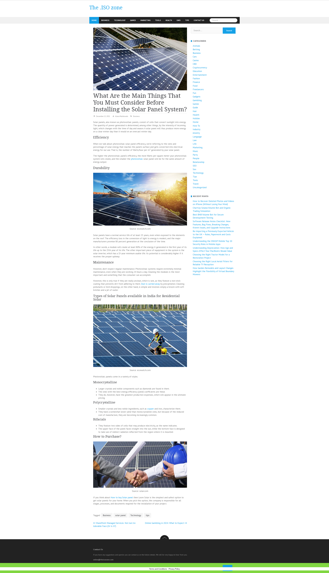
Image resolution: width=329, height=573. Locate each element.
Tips (187, 20)
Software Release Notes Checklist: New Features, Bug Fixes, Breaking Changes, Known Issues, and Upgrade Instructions (211, 224)
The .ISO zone (105, 8)
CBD (195, 64)
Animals (196, 45)
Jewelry (196, 133)
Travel (196, 183)
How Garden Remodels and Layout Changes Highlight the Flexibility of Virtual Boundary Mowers (213, 271)
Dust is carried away (150, 283)
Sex (194, 169)
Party (195, 154)
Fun (194, 93)
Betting (196, 49)
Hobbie (196, 118)
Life (195, 143)
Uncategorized (200, 187)
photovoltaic (137, 158)
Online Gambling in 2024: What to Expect (164, 523)
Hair (195, 111)
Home (94, 20)
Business (105, 20)
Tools (158, 20)
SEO (195, 165)
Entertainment (200, 74)
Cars (179, 20)
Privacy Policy (174, 569)
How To (196, 125)
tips (147, 515)
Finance (196, 82)
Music (195, 151)
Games (133, 20)
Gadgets (196, 96)
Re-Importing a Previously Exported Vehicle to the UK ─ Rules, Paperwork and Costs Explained (213, 234)
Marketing (145, 20)
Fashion (196, 78)
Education (197, 71)
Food (195, 85)
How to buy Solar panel (122, 497)
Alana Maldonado (121, 116)
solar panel (120, 515)
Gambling (197, 100)
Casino (196, 60)
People (196, 158)
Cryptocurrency (200, 67)
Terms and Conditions (158, 569)
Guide (195, 107)
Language (197, 136)
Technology (119, 20)
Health (169, 20)
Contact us (199, 20)
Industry (196, 129)
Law (195, 140)
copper (150, 408)
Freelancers (198, 89)
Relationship (198, 162)
